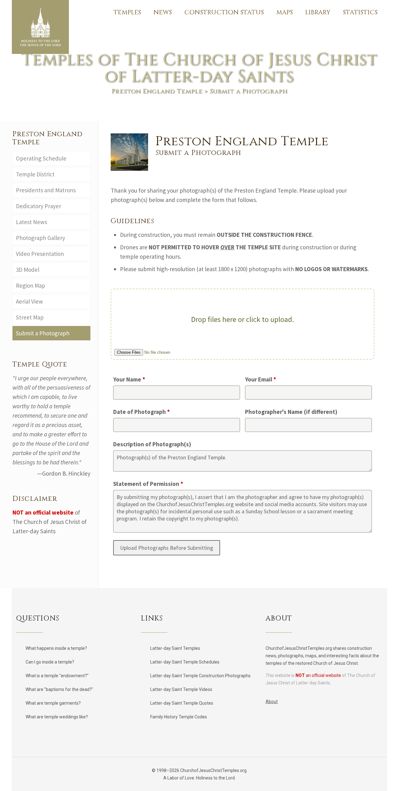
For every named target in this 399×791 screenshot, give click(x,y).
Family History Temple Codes (178, 716)
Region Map (30, 285)
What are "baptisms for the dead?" (59, 689)
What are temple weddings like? (57, 716)
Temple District (35, 174)
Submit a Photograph (44, 333)
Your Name (129, 379)
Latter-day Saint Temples (175, 648)
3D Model (27, 269)
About (272, 701)
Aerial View (29, 301)
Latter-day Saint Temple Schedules (184, 661)
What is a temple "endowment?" (57, 675)
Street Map (30, 317)
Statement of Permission (148, 483)
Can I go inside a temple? (50, 661)
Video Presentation (40, 253)
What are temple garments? (53, 703)
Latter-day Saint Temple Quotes (181, 703)
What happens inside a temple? (56, 648)
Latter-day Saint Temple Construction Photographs (200, 675)
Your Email (260, 379)
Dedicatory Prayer (38, 206)
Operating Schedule (42, 158)
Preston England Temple (157, 91)
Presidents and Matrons (46, 190)
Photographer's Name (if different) (291, 411)
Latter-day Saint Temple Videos (181, 689)
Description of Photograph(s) (152, 444)
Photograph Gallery (40, 238)
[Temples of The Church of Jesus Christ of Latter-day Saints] (40, 27)
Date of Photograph (141, 411)
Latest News (31, 222)
